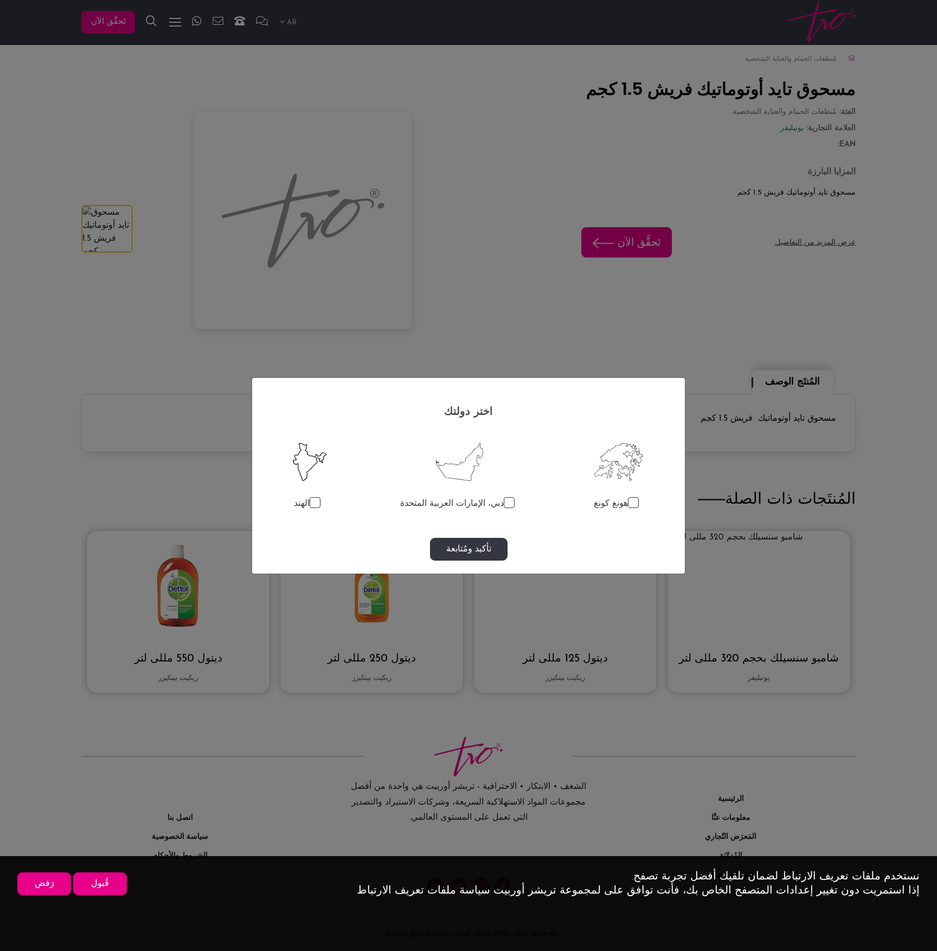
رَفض (44, 883)
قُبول (100, 883)
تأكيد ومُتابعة (468, 549)
